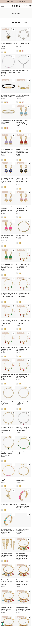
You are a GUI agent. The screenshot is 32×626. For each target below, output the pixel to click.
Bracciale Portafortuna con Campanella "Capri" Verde (23, 266)
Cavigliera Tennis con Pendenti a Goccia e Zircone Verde (7, 453)
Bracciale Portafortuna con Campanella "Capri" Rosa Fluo (23, 376)
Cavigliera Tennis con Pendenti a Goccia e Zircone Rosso (22, 429)
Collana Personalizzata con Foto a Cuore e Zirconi (8, 45)
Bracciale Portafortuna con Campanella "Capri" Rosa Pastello (8, 294)
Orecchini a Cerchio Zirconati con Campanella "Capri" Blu (8, 179)
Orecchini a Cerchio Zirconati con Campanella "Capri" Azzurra (22, 123)
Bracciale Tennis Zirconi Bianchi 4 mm (8, 121)
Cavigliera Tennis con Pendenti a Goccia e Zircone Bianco (7, 429)
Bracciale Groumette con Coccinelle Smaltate (22, 530)
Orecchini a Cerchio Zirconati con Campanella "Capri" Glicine (7, 152)
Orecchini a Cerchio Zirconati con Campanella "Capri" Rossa (22, 152)
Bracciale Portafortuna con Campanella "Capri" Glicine (23, 294)
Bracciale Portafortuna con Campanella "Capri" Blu (23, 322)
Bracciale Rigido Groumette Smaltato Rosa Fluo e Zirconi (22, 506)
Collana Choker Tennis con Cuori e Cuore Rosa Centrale (8, 72)
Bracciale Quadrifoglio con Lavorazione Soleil (23, 44)
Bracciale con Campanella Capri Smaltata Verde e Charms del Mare (21, 556)
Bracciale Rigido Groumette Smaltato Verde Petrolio (7, 530)
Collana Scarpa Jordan (8, 504)
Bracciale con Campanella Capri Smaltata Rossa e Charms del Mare (21, 582)
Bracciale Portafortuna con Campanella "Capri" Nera (8, 349)
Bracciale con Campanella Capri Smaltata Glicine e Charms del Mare (6, 608)
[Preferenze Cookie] (2, 624)
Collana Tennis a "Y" (22, 70)
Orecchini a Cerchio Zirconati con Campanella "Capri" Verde (7, 267)
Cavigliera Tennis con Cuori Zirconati (22, 479)
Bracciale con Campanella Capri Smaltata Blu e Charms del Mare (8, 582)
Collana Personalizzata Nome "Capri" (23, 96)
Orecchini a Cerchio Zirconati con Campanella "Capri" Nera (22, 180)
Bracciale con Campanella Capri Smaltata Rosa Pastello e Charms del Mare (23, 608)
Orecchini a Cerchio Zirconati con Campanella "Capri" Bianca (7, 209)
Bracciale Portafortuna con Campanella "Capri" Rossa (23, 349)
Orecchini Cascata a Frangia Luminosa (7, 554)
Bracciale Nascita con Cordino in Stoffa (8, 96)
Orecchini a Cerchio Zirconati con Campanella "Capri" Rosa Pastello (22, 209)
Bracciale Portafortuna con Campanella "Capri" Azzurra (8, 376)
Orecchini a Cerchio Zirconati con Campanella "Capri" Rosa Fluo (7, 238)
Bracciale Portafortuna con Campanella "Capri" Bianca (8, 322)
